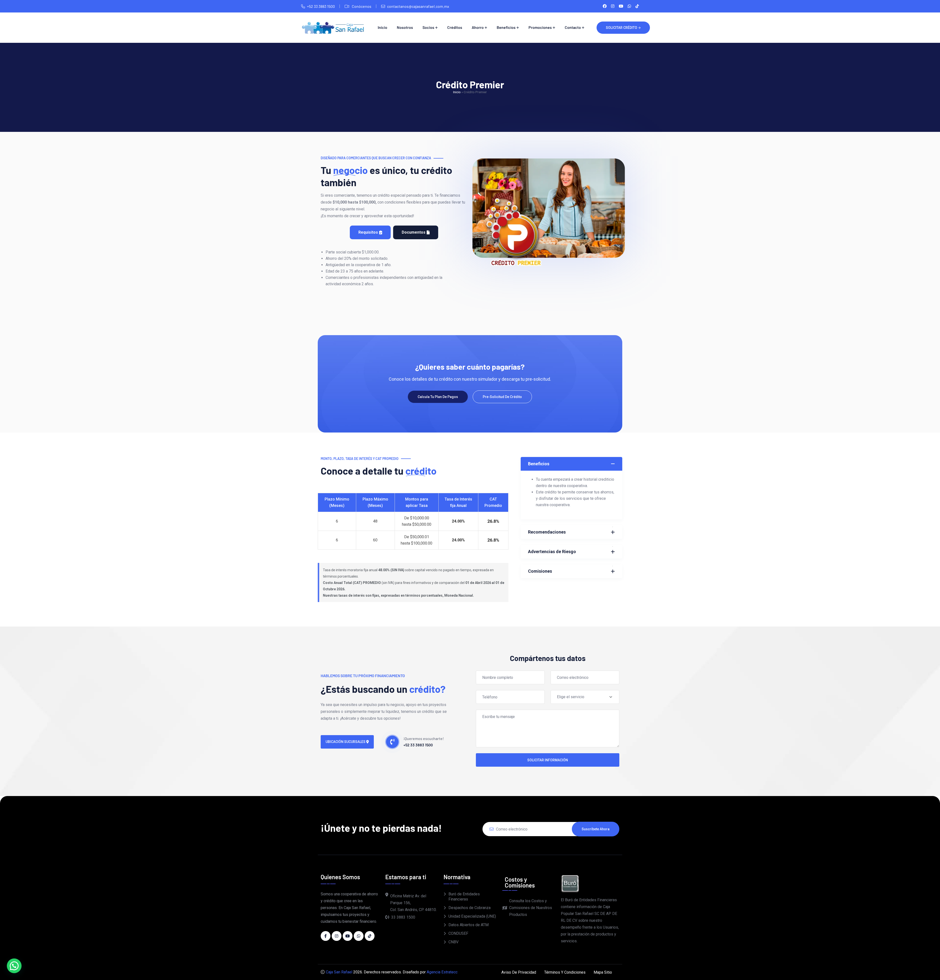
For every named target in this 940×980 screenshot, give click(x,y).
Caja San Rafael (339, 972)
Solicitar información (547, 760)
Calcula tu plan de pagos (438, 397)
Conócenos (361, 6)
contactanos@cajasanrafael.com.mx (418, 6)
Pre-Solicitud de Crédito (502, 397)
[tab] (370, 232)
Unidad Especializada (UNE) (472, 916)
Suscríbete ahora (596, 829)
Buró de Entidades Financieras (464, 896)
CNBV (453, 942)
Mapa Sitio (603, 972)
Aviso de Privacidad (518, 972)
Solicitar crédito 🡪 (623, 28)
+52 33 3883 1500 (321, 6)
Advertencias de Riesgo (552, 551)
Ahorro (478, 27)
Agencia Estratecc (442, 972)
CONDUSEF (458, 933)
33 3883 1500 (403, 917)
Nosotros (405, 27)
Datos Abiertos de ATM (468, 925)
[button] (14, 965)
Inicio (382, 27)
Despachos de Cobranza (469, 907)
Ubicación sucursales (346, 742)
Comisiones (540, 571)
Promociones (540, 27)
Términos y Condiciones (565, 972)
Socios (428, 27)
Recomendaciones (547, 532)
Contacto (573, 27)
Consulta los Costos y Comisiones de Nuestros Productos (530, 908)
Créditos (454, 27)
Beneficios (506, 27)
